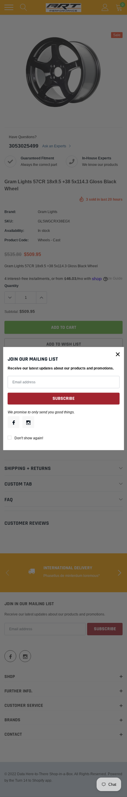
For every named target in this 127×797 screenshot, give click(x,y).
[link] (13, 422)
